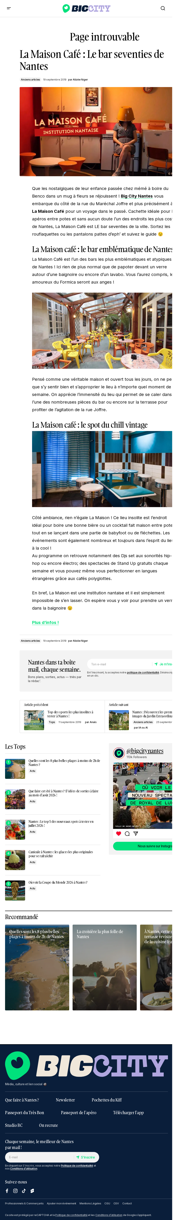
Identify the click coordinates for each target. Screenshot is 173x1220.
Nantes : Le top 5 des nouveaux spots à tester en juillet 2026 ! (60, 824)
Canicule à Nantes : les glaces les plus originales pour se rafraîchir (60, 854)
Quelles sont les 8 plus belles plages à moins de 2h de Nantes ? (64, 763)
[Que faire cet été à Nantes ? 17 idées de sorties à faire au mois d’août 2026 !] (15, 799)
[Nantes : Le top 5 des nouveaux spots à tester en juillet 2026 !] (15, 830)
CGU (107, 1203)
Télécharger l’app (128, 1112)
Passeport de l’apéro (78, 1112)
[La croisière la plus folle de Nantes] (105, 967)
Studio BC (13, 1125)
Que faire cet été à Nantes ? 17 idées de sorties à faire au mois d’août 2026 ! (63, 793)
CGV (116, 1203)
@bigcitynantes (145, 751)
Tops (52, 722)
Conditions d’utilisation (23, 1168)
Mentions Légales (90, 1203)
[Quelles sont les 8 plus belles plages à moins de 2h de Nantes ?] (15, 769)
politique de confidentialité (143, 672)
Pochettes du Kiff (106, 1100)
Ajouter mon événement (61, 1203)
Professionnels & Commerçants (24, 1203)
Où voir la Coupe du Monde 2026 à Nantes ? (58, 882)
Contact (127, 1203)
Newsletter (65, 1100)
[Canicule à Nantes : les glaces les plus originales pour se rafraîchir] (15, 860)
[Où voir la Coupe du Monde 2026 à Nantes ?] (15, 890)
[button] (9, 8)
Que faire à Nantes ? (22, 1100)
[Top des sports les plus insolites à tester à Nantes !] (62, 716)
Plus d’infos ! (45, 622)
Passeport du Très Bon (24, 1112)
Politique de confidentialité (77, 1165)
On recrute (48, 1125)
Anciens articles (30, 79)
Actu (32, 770)
